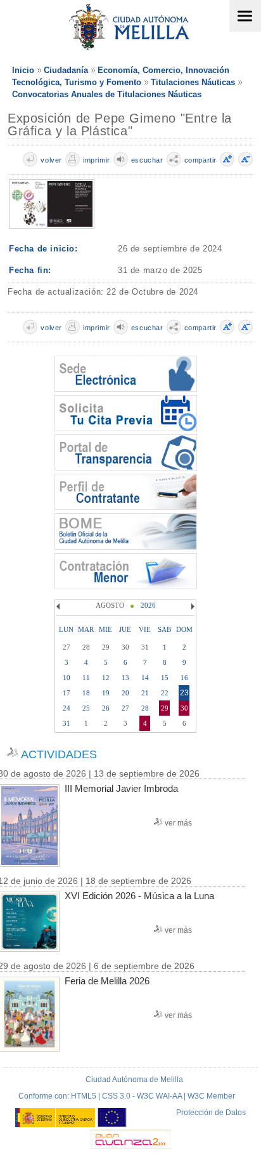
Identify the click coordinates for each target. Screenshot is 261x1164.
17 (66, 693)
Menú (245, 16)
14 (145, 677)
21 (145, 693)
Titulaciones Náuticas (193, 82)
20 (125, 693)
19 (106, 693)
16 (184, 677)
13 (125, 677)
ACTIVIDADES (59, 754)
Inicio (23, 70)
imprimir (96, 160)
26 (106, 708)
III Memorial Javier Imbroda (121, 788)
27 (125, 708)
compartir (200, 160)
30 (184, 708)
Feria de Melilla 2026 (107, 980)
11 (86, 677)
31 (66, 723)
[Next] (191, 606)
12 (106, 677)
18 (86, 693)
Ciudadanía (66, 70)
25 (86, 708)
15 (165, 677)
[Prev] (59, 606)
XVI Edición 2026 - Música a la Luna (139, 895)
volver (51, 160)
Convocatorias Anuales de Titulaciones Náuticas (106, 94)
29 (165, 708)
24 (66, 708)
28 (145, 708)
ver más (178, 823)
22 (165, 693)
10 (66, 677)
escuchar (147, 160)
